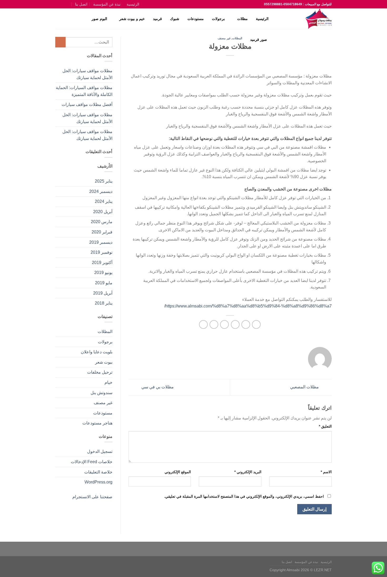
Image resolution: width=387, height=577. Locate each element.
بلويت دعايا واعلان (96, 352)
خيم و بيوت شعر (132, 19)
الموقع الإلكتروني (178, 472)
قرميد (157, 19)
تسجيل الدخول (99, 451)
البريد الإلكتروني (247, 472)
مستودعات (195, 19)
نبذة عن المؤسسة (107, 4)
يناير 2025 (103, 181)
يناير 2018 (103, 303)
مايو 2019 (103, 283)
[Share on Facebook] (256, 324)
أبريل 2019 (102, 293)
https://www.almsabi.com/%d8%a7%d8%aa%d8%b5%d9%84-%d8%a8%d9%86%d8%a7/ (248, 306)
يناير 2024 (103, 201)
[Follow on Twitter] (63, 4)
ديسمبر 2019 (100, 242)
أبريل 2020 (102, 211)
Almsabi (293, 570)
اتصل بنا (81, 4)
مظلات (242, 19)
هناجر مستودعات (97, 423)
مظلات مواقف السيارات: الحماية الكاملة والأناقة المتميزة (84, 91)
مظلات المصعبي (305, 387)
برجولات (218, 19)
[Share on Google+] (214, 324)
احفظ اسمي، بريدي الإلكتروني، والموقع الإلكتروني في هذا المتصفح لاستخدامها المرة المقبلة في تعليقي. (244, 496)
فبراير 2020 (102, 232)
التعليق (325, 426)
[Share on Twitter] (245, 324)
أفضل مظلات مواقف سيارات (87, 104)
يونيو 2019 (103, 272)
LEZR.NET (323, 570)
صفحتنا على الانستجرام (92, 497)
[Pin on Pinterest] (224, 324)
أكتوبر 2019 (102, 262)
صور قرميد (258, 39)
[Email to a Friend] (235, 324)
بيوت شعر (103, 362)
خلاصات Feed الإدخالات (91, 461)
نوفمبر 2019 (101, 252)
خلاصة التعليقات (98, 472)
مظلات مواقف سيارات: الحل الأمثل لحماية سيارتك (87, 74)
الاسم (326, 472)
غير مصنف (103, 402)
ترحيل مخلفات (99, 372)
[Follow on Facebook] (69, 4)
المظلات (105, 331)
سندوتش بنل (101, 392)
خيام (108, 382)
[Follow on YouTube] (57, 4)
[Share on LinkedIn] (203, 324)
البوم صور (99, 19)
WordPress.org (98, 482)
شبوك (174, 19)
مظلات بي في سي (157, 387)
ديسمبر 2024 (100, 191)
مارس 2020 (101, 221)
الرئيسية (133, 4)
